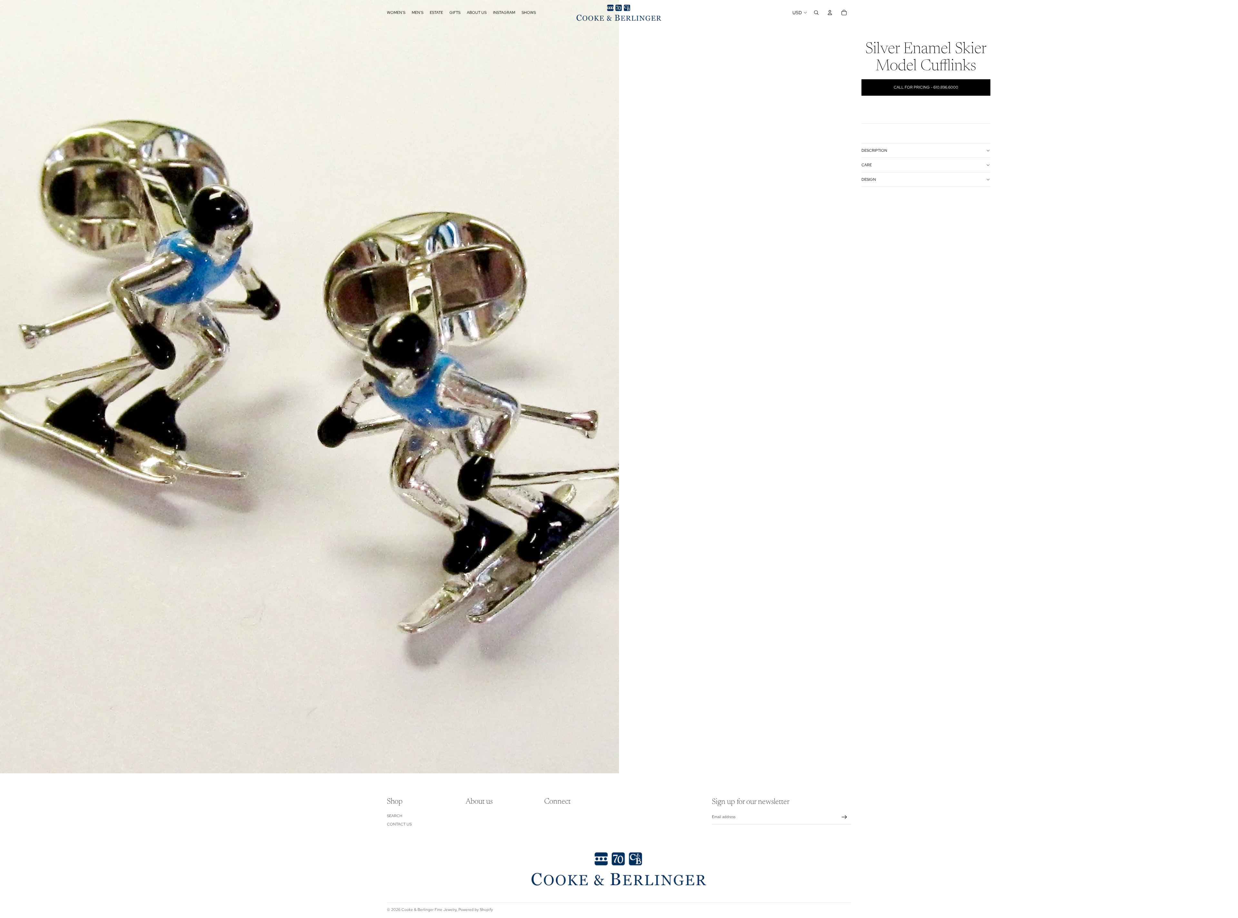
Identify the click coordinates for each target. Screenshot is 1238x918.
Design (868, 179)
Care (866, 165)
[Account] (830, 12)
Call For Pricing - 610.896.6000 (926, 87)
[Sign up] (844, 817)
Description (874, 150)
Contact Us (399, 824)
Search (394, 815)
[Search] (816, 12)
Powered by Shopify (475, 909)
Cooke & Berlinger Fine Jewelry (429, 909)
